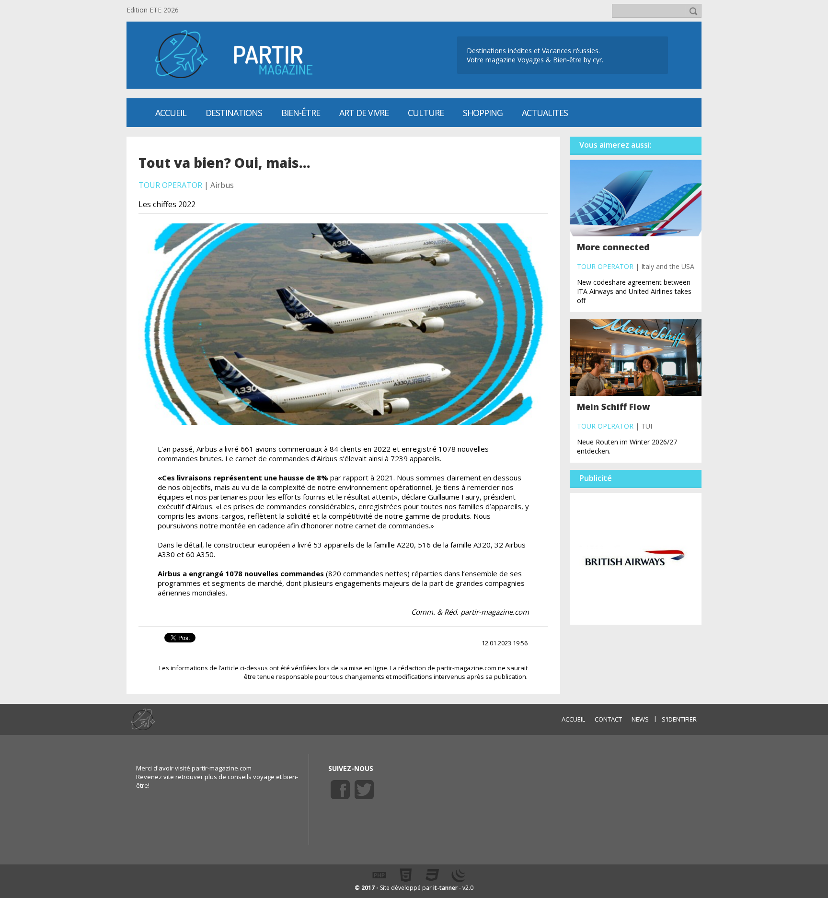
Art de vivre (364, 112)
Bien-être (300, 112)
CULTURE (426, 112)
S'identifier (679, 719)
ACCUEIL (573, 719)
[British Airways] (635, 558)
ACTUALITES (545, 112)
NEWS (640, 719)
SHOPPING (483, 112)
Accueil (170, 112)
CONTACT (608, 719)
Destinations (234, 112)
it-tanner (445, 888)
